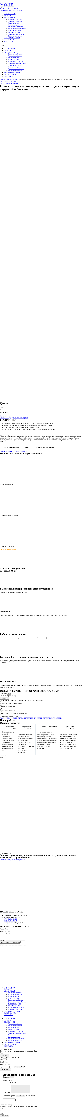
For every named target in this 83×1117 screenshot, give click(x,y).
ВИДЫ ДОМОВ (9, 17)
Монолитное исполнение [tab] (45, 447)
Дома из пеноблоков (15, 21)
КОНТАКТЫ (8, 41)
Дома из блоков (13, 23)
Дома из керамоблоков (16, 34)
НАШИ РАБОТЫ (10, 40)
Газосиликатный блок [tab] (11, 447)
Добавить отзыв (5, 853)
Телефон (3, 931)
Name (2, 929)
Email (2, 1062)
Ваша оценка (7, 1080)
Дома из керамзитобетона (17, 28)
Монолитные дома (14, 30)
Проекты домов (12, 79)
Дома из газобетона (15, 19)
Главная (2, 79)
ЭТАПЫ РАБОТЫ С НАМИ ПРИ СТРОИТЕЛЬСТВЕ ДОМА (21, 700)
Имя (1, 1059)
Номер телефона (6, 696)
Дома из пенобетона (15, 36)
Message (3, 940)
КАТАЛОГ (8, 15)
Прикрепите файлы (7, 1067)
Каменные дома (13, 25)
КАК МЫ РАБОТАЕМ (12, 38)
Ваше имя (3, 693)
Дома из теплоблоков (15, 27)
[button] (6, 3)
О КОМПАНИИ (9, 14)
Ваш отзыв (7, 1092)
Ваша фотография (9, 1096)
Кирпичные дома (14, 32)
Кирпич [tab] (27, 447)
